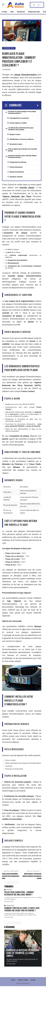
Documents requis (16, 144)
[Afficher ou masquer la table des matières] (30, 105)
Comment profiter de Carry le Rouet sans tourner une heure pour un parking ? (22, 909)
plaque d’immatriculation (25, 74)
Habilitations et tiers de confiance (21, 139)
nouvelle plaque (27, 187)
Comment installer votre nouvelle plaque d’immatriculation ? (22, 156)
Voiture (9, 889)
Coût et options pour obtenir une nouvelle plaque (22, 150)
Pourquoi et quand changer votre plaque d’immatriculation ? (22, 112)
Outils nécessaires (16, 167)
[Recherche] (33, 4)
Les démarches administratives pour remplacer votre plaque (21, 128)
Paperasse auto (9, 48)
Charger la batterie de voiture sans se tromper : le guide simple (22, 953)
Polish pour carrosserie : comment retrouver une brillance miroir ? (19, 893)
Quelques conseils (16, 177)
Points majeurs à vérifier (18, 123)
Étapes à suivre (15, 134)
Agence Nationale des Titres (17, 196)
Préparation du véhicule (18, 162)
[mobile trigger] (4, 4)
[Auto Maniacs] (15, 4)
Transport (10, 905)
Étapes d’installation (17, 172)
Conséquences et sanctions (19, 118)
